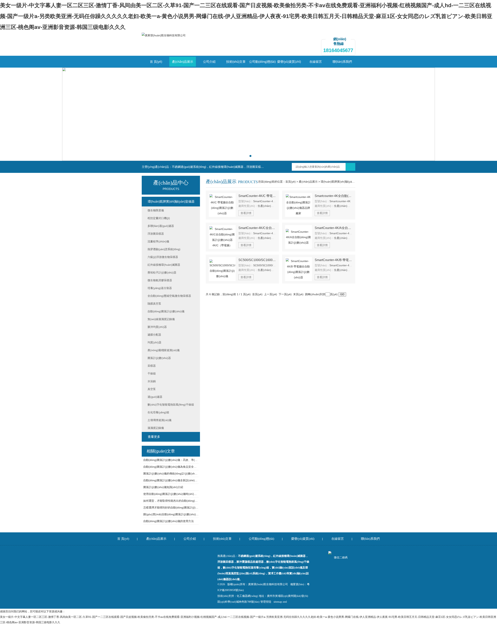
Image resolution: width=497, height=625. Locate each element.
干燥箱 (152, 373)
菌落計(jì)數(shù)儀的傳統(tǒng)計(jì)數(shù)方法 (171, 473)
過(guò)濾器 (155, 396)
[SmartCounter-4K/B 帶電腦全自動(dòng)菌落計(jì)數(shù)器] (298, 269)
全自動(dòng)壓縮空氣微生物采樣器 (169, 295)
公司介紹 (209, 61)
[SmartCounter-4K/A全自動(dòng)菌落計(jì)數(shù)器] (298, 237)
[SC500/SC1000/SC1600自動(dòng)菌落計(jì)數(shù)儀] (222, 269)
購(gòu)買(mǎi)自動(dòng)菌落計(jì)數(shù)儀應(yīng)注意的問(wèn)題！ (171, 514)
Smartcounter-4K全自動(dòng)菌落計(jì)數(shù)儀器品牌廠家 (333, 196)
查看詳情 (246, 213)
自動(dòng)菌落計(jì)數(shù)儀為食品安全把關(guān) (171, 466)
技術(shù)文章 (236, 61)
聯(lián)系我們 (342, 61)
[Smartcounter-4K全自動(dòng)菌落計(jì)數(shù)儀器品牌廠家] (298, 205)
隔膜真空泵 (154, 303)
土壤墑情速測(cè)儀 (159, 420)
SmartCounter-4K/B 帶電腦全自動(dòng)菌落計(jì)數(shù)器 (333, 260)
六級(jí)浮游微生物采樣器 (163, 257)
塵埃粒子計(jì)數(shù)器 (162, 272)
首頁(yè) (290, 181)
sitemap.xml (280, 601)
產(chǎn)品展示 (182, 61)
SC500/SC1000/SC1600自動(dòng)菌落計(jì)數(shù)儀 (257, 260)
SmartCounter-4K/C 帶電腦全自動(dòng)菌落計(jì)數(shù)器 (257, 196)
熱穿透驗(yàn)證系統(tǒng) (164, 249)
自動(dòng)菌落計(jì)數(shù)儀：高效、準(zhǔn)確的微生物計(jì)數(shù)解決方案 (171, 459)
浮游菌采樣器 (156, 233)
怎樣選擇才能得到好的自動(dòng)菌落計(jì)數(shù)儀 (171, 507)
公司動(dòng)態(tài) (262, 61)
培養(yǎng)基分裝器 (160, 288)
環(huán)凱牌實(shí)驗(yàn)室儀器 (342, 181)
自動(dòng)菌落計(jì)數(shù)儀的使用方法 (168, 521)
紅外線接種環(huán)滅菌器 (164, 264)
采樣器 (152, 365)
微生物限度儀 (156, 210)
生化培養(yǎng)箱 (158, 412)
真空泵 (152, 389)
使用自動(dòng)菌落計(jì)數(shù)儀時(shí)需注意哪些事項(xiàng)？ (171, 493)
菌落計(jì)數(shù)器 (159, 358)
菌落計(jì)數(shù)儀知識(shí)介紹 (163, 487)
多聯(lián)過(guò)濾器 (161, 225)
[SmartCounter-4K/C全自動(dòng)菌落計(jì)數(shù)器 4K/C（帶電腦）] (222, 237)
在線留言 (315, 61)
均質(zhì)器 (154, 342)
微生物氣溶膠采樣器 (160, 280)
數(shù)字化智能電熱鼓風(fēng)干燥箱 (171, 404)
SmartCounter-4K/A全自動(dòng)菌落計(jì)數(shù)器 (333, 228)
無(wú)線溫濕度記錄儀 (161, 319)
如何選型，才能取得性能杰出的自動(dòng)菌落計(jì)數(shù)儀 (171, 500)
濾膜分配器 (154, 334)
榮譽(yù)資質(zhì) (289, 61)
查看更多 (154, 436)
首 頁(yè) (156, 61)
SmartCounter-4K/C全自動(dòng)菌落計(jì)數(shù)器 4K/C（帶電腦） (257, 228)
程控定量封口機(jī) (159, 218)
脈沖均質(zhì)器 (157, 326)
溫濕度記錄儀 (156, 427)
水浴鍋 (152, 381)
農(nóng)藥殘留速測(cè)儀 (164, 350)
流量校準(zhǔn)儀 (158, 241)
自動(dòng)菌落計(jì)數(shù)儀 (166, 311)
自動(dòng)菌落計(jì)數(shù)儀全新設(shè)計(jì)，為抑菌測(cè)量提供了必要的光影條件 (171, 480)
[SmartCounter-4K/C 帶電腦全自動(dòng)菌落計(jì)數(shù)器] (222, 205)
